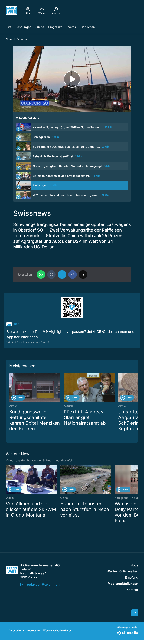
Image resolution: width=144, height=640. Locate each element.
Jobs (134, 565)
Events (71, 27)
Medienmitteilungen (123, 583)
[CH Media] (127, 632)
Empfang (131, 577)
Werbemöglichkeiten (122, 571)
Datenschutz (16, 630)
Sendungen (23, 27)
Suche (39, 27)
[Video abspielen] (72, 79)
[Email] (62, 274)
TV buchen (87, 27)
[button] (51, 274)
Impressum (33, 630)
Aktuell (9, 39)
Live (8, 27)
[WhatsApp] (41, 274)
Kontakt (132, 590)
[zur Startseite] (11, 10)
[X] (83, 274)
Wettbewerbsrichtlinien (57, 630)
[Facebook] (72, 274)
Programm (55, 27)
